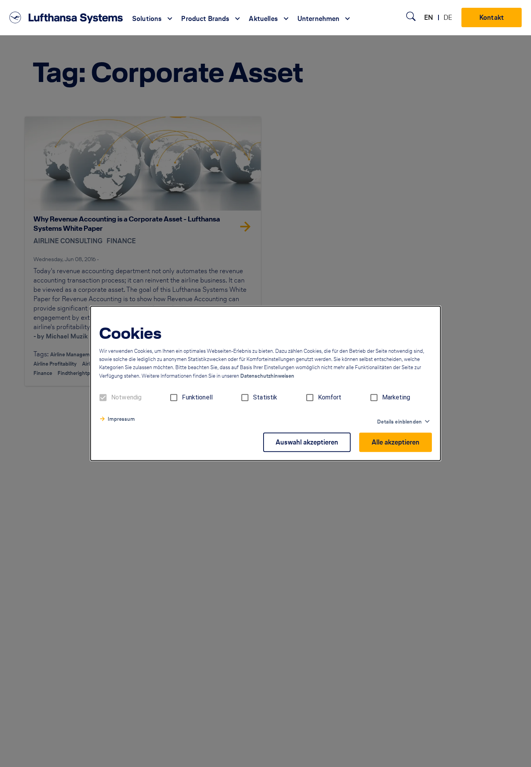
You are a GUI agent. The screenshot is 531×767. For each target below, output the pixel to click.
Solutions (147, 18)
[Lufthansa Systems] (66, 17)
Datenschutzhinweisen (267, 376)
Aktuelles (263, 18)
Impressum (121, 419)
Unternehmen (318, 18)
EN (428, 17)
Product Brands (205, 18)
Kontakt (491, 17)
